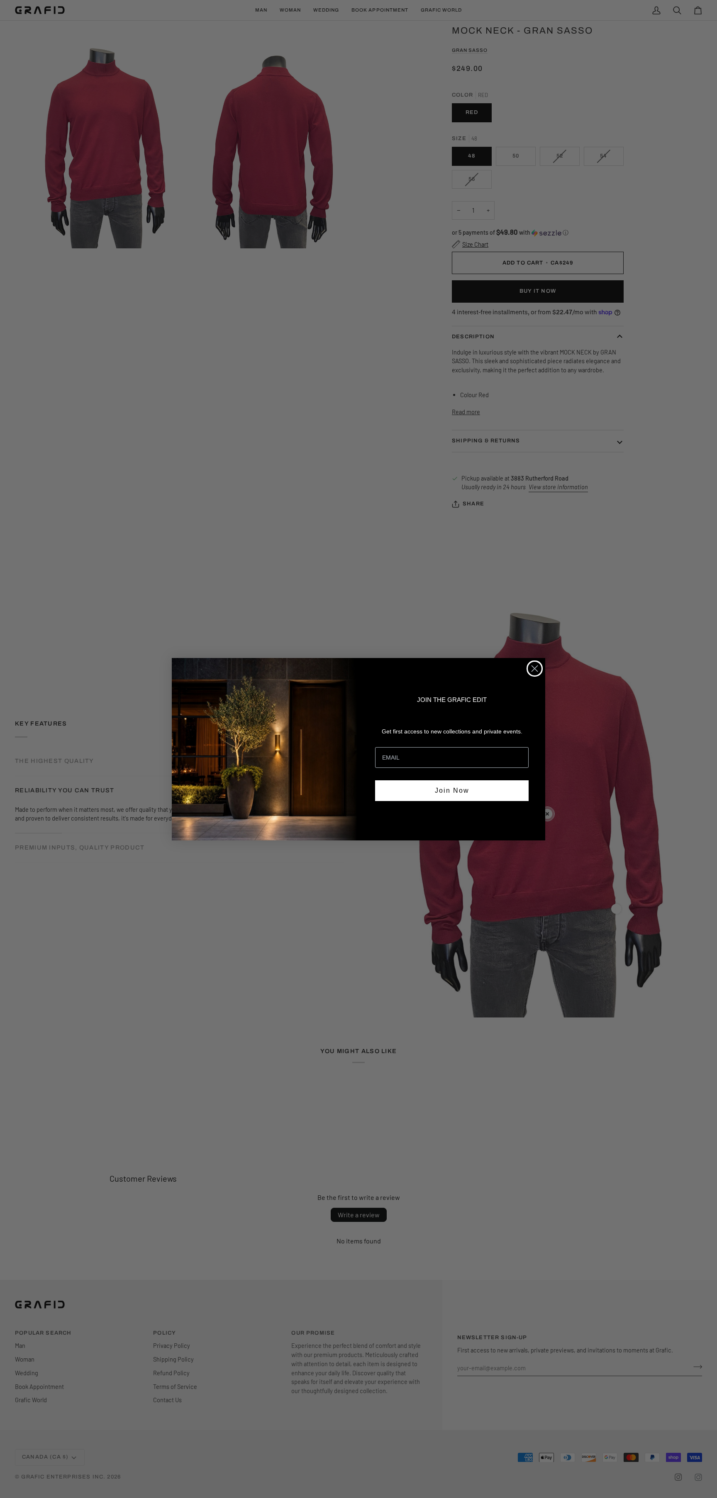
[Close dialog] (534, 668)
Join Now (452, 790)
